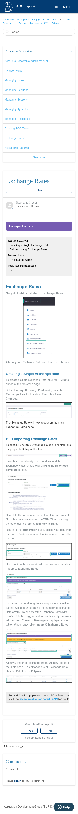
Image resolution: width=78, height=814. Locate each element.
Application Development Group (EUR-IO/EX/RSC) (30, 19)
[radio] (29, 731)
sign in (17, 780)
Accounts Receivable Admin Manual (26, 61)
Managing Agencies (16, 109)
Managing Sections (16, 99)
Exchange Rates (14, 138)
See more (39, 157)
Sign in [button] (67, 7)
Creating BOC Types (17, 128)
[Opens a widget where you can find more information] (63, 807)
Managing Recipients (17, 119)
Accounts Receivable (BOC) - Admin (39, 23)
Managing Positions (16, 90)
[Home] (9, 6)
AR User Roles (13, 70)
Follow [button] (39, 190)
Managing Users (14, 80)
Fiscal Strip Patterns (17, 147)
